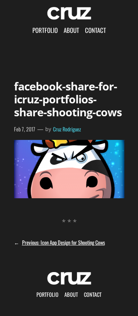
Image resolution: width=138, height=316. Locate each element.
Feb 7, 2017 (24, 129)
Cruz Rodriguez (67, 129)
